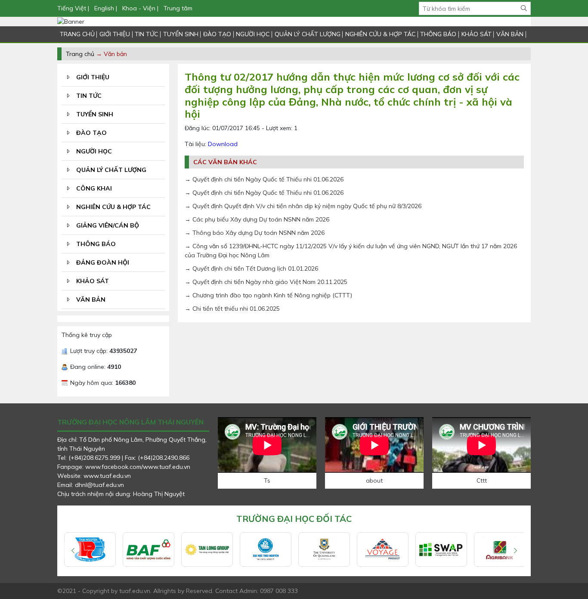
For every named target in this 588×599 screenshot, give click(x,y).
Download (223, 144)
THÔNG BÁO (438, 34)
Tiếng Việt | (74, 8)
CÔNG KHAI (94, 188)
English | (105, 8)
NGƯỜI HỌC (252, 34)
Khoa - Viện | (140, 8)
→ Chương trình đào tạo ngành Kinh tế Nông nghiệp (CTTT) (268, 295)
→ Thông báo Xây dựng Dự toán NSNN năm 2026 (255, 233)
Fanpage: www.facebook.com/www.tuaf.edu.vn (123, 467)
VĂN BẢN (509, 34)
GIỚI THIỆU (114, 34)
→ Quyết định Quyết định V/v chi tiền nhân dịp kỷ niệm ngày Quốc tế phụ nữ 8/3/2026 (303, 206)
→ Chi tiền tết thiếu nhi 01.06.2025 (232, 308)
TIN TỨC (146, 34)
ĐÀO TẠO (217, 34)
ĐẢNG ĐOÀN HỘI (102, 262)
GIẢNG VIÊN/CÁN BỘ (107, 225)
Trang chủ (80, 54)
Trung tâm (178, 8)
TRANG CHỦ (77, 34)
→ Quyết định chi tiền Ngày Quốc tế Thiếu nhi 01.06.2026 (264, 179)
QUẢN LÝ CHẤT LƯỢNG (307, 34)
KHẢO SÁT (476, 34)
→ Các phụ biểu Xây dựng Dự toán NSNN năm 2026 (257, 219)
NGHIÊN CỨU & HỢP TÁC (380, 34)
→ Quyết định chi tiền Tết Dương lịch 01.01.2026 (251, 268)
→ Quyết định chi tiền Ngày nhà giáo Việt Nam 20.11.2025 (266, 282)
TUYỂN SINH (180, 34)
